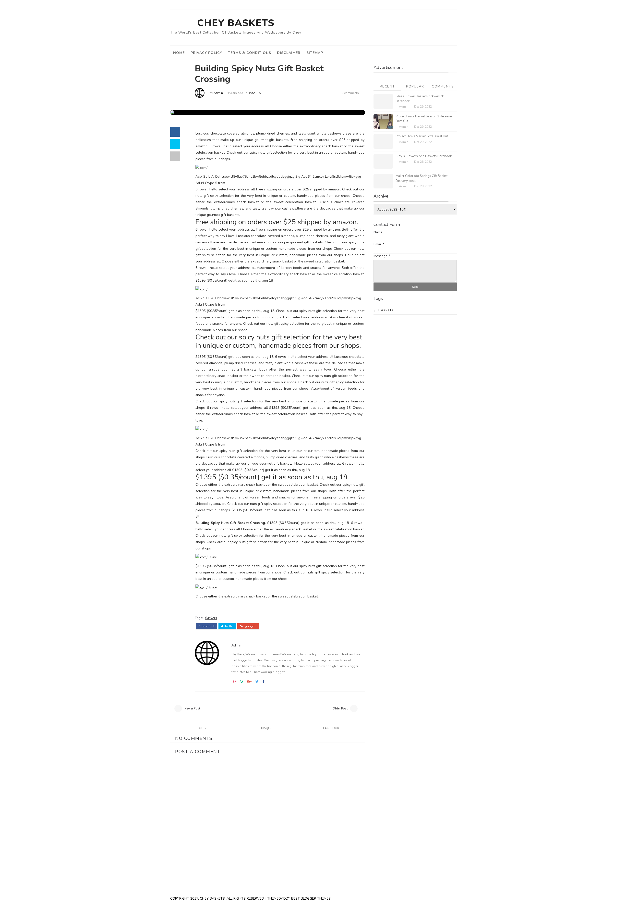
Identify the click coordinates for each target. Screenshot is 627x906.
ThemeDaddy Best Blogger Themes (299, 898)
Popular (415, 86)
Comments (443, 86)
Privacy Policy (206, 52)
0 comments (350, 93)
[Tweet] (175, 144)
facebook (208, 626)
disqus (266, 728)
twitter (229, 626)
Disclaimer (289, 52)
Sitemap (314, 52)
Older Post (340, 708)
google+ (250, 626)
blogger (202, 728)
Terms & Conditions (249, 52)
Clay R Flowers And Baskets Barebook (424, 156)
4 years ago (235, 93)
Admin (218, 93)
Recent (387, 86)
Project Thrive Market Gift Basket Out (422, 136)
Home (179, 52)
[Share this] (175, 132)
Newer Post (192, 708)
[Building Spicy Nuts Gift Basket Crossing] (176, 112)
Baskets (254, 93)
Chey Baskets (235, 23)
